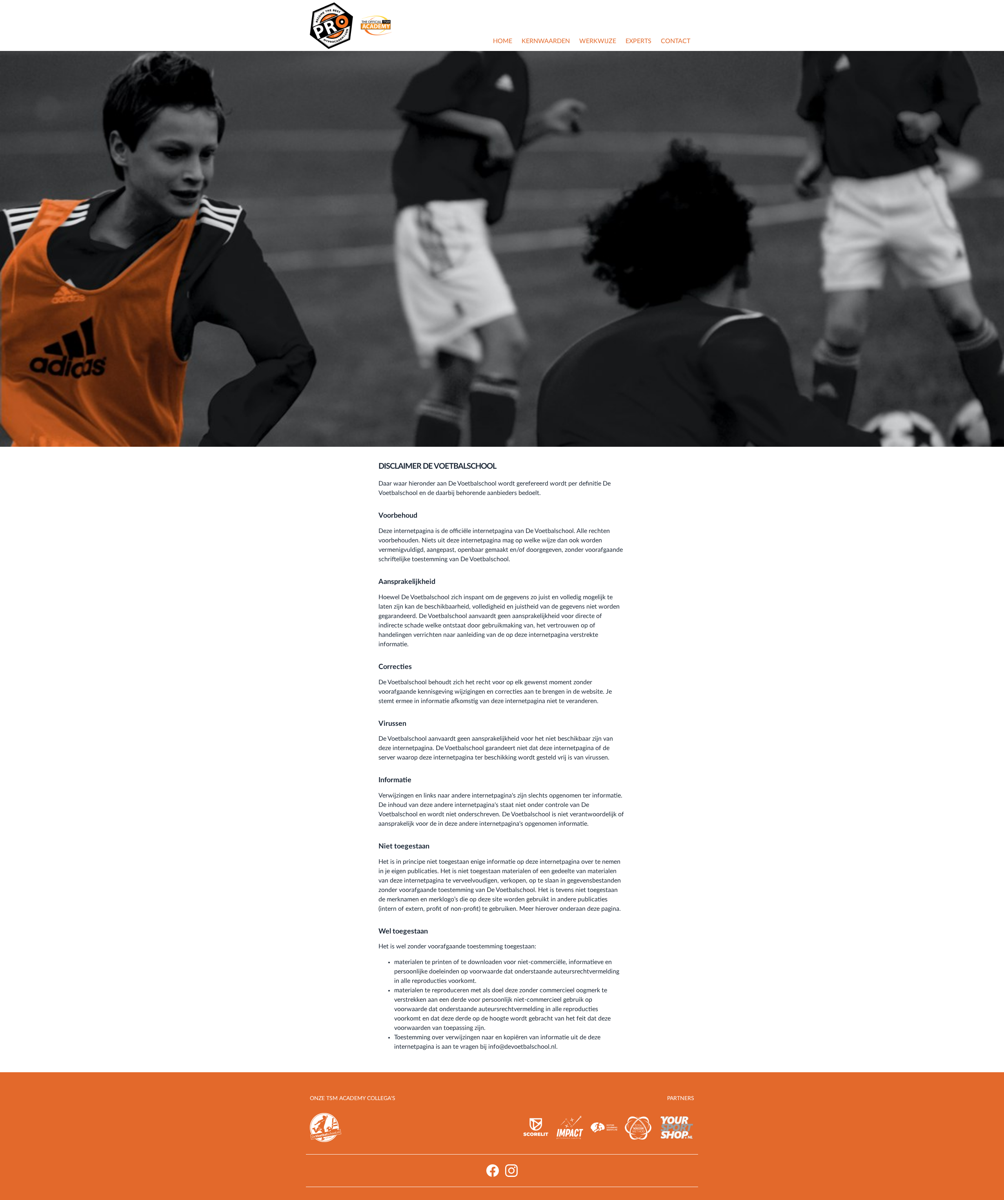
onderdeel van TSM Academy (376, 25)
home (502, 41)
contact (675, 41)
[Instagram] (511, 1170)
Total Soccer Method (638, 1127)
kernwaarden (546, 41)
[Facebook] (492, 1170)
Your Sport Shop (676, 1127)
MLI (604, 1127)
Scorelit (535, 1127)
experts (638, 41)
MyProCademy (331, 25)
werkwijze (597, 41)
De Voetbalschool (325, 1127)
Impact (570, 1127)
